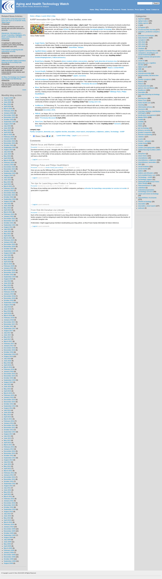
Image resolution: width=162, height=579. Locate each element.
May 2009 (7, 544)
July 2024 (7, 152)
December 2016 (9, 348)
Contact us (155, 9)
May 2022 (7, 208)
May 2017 (7, 337)
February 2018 (9, 318)
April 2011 (7, 494)
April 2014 (7, 417)
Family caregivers (36, 132)
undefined (141, 188)
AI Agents (141, 27)
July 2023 (7, 177)
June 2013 (7, 438)
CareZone (82, 76)
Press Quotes (140, 9)
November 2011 (9, 479)
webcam (141, 208)
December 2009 (9, 529)
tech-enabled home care (147, 175)
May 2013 (7, 440)
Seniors (141, 145)
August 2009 (8, 537)
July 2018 (7, 307)
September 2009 (10, 535)
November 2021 (9, 221)
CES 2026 (141, 46)
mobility (141, 122)
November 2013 (9, 427)
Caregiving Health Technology (101, 29)
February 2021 (9, 240)
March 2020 (8, 264)
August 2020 (8, 253)
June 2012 (7, 464)
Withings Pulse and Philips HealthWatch (50, 165)
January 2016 (9, 371)
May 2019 (7, 285)
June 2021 (7, 231)
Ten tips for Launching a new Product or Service (53, 183)
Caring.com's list (95, 102)
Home (92, 9)
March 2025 (8, 134)
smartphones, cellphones (95, 132)
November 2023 (9, 169)
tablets (107, 132)
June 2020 (7, 257)
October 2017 (9, 326)
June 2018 (7, 309)
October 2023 (9, 171)
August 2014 (8, 408)
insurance (141, 109)
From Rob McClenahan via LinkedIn (48, 210)
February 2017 (9, 343)
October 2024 (9, 145)
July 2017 (7, 333)
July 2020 (7, 255)
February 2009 (9, 550)
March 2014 (8, 419)
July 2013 (7, 436)
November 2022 (9, 195)
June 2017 (7, 335)
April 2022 (7, 210)
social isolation (143, 166)
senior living (142, 143)
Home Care (142, 100)
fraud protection (144, 86)
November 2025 (9, 117)
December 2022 (9, 193)
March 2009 (8, 548)
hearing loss (142, 98)
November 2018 (9, 298)
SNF (139, 164)
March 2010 (8, 522)
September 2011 (10, 484)
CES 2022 (141, 42)
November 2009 (9, 531)
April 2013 (7, 443)
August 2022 (8, 201)
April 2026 (7, 106)
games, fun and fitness (146, 88)
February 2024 (9, 162)
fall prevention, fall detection (148, 75)
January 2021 (9, 242)
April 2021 (7, 236)
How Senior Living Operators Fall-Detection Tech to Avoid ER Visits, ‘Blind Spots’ (14, 20)
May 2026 (7, 104)
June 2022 (7, 206)
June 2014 (7, 412)
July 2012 (7, 462)
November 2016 (9, 350)
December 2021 (9, 218)
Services (130, 9)
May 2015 (7, 389)
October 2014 (9, 404)
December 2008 (9, 555)
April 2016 (7, 365)
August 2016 (8, 356)
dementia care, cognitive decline (55, 132)
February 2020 (9, 266)
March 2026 (8, 109)
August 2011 (8, 486)
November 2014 (9, 402)
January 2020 (9, 268)
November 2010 (9, 505)
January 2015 (9, 397)
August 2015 (8, 382)
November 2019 (9, 272)
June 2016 (7, 361)
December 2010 (9, 503)
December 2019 (9, 270)
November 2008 (9, 557)
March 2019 (8, 290)
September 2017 (10, 328)
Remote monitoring (145, 134)
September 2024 (10, 147)
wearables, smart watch (76, 132)
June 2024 (7, 154)
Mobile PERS (142, 117)
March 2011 (8, 496)
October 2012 (9, 455)
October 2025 (9, 119)
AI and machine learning (147, 29)
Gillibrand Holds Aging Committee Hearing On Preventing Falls (14, 61)
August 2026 (8, 98)
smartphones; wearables (147, 162)
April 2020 (7, 262)
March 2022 (8, 212)
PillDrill (37, 113)
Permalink (34, 147)
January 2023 (9, 191)
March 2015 (8, 393)
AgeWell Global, (40, 51)
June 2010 (7, 516)
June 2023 (7, 180)
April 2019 (7, 287)
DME (140, 69)
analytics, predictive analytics (149, 32)
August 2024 (8, 150)
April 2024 (7, 158)
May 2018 (7, 311)
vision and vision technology (148, 194)
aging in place (143, 21)
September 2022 (10, 199)
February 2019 (9, 292)
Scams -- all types (144, 141)
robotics (141, 137)
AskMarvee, (39, 105)
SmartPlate (73, 47)
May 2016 (7, 363)
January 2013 (9, 449)
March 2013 (8, 445)
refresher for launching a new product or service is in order (106, 188)
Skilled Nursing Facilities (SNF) (149, 150)
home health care (144, 103)
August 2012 (8, 460)
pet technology (143, 128)
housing (141, 105)
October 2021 (9, 223)
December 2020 (9, 244)
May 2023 (7, 182)
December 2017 (9, 322)
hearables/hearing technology (149, 94)
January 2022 (9, 216)
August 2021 (8, 227)
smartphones (143, 158)
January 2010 (9, 527)
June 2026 (7, 102)
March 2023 (8, 186)
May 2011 (7, 492)
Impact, (110, 68)
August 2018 (8, 305)
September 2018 (10, 302)
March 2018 (8, 315)
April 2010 (7, 520)
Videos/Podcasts (106, 9)
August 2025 (8, 124)
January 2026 (9, 113)
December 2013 (9, 425)
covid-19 (141, 61)
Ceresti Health (40, 71)
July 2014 (7, 410)
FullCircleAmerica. (59, 57)
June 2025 (7, 128)
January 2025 (9, 139)
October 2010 (9, 507)
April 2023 (7, 184)
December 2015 (9, 374)
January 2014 (9, 423)
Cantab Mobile (119, 68)
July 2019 (7, 281)
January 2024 (9, 165)
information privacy (145, 107)
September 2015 (10, 380)
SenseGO (38, 126)
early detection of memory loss (106, 61)
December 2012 (9, 451)
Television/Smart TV (145, 185)
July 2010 (7, 514)
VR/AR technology (144, 202)
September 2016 (10, 354)
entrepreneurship (144, 73)
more (24, 90)
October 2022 (9, 197)
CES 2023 (141, 44)
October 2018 (9, 300)
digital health (142, 67)
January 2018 (9, 320)
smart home (142, 156)
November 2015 (9, 376)
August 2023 (8, 175)
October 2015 (9, 378)
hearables (141, 92)
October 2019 (9, 275)
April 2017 (7, 339)
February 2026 (9, 111)
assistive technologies (146, 36)
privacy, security (144, 130)
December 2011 (9, 477)
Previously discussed (89, 84)
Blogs (38, 16)
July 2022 (7, 203)
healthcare (142, 90)
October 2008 (9, 559)
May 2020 (7, 259)
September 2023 (10, 173)
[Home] (8, 6)
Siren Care (39, 121)
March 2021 (8, 238)
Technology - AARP (117, 132)
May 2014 (7, 415)
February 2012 (9, 473)
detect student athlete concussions (74, 61)
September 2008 (10, 561)
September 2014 (10, 406)
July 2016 (7, 359)
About (148, 9)
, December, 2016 (49, 110)
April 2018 (7, 313)
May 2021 (7, 234)
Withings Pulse (115, 92)
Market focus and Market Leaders (47, 144)
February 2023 (9, 188)
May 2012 (7, 466)
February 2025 (9, 137)
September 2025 (10, 122)
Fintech (141, 84)
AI (139, 25)
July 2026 (7, 100)
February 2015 (9, 395)
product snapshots (145, 132)
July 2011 (7, 488)
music (140, 124)
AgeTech (141, 19)
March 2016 (8, 367)
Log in (74, 135)
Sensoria (117, 124)
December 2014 (9, 400)
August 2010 (8, 511)
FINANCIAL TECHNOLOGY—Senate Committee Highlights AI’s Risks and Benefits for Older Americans (14, 36)
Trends (123, 9)
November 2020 (9, 246)
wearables (142, 204)
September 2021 (10, 225)
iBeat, (37, 87)
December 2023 (9, 167)
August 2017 (8, 331)
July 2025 (7, 126)
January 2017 (9, 346)
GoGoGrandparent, (42, 79)
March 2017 (8, 341)
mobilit (140, 119)
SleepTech (142, 154)
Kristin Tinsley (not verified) (54, 167)
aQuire (75, 76)
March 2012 (8, 471)
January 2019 (9, 294)
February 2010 (9, 524)
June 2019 (7, 283)
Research (116, 9)
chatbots (141, 48)
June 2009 (7, 542)
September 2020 (10, 251)
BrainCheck (39, 61)
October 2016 (9, 352)
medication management (147, 115)
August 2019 (8, 279)
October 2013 (9, 430)
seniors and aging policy (147, 148)
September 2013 (10, 432)
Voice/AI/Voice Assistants (147, 198)
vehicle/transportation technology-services (146, 191)
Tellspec (81, 47)
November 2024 (9, 143)
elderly (140, 71)
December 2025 (9, 115)
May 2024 (7, 156)
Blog (97, 9)
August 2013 (8, 434)
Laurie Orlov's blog (48, 16)
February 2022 (9, 214)
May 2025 (7, 130)
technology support (145, 179)
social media (142, 169)
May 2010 (7, 518)
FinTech (66, 29)
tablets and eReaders (146, 173)
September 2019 (10, 277)
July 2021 (7, 229)
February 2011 (9, 499)
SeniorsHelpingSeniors (43, 57)
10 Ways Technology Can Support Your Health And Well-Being (14, 78)
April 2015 (7, 391)
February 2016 (9, 369)
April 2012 (7, 468)
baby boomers (143, 38)
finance (141, 81)
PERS (140, 126)
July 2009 (7, 540)
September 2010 (10, 509)
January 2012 (9, 475)
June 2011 (7, 490)
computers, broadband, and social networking (148, 54)
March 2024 (8, 160)
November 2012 (9, 453)
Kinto (37, 97)
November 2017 (9, 324)
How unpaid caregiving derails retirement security (12, 50)
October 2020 (9, 249)
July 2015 (7, 384)
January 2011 (9, 501)
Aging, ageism (143, 23)
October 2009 (9, 533)
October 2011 (8, 481)
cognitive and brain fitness (147, 51)
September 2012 (10, 458)
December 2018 (9, 296)
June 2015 (7, 386)
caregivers (142, 40)
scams (140, 139)
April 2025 (7, 132)
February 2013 (9, 447)
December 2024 (9, 141)
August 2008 (8, 563)
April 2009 (7, 546)
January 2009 (9, 552)
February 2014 (9, 421)
